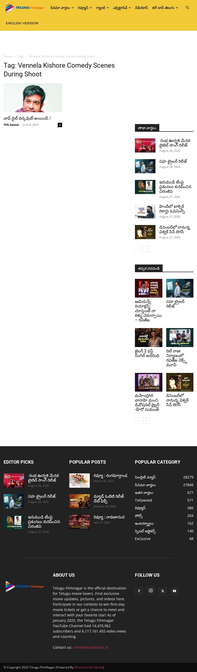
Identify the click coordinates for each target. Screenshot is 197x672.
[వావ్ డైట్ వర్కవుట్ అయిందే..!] (33, 97)
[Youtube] (174, 591)
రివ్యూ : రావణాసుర (109, 517)
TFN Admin (11, 125)
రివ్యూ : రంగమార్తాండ (110, 475)
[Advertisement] (98, 42)
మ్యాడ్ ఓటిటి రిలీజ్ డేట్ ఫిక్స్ (109, 498)
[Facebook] (139, 591)
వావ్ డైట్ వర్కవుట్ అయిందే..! (27, 118)
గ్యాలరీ (100, 8)
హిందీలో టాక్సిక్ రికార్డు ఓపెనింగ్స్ (172, 208)
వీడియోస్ (141, 8)
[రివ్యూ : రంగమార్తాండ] (79, 480)
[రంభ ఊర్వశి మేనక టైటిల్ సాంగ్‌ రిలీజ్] (145, 145)
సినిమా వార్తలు (60, 8)
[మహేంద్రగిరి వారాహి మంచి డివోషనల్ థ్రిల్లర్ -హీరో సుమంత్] (148, 382)
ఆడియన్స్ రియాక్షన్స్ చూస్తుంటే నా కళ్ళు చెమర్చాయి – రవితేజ (148, 310)
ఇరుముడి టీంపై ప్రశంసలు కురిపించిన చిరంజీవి (175, 187)
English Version (22, 23)
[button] (187, 7)
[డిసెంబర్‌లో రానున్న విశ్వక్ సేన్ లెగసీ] (145, 232)
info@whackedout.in (90, 647)
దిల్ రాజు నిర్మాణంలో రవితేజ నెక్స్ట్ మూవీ (176, 358)
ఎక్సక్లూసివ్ (120, 8)
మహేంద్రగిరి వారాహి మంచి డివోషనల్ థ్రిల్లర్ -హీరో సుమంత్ (147, 402)
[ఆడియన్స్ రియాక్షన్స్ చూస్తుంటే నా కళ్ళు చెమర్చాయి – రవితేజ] (148, 288)
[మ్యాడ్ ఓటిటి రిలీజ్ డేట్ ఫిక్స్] (79, 501)
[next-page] (146, 249)
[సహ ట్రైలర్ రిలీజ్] (145, 166)
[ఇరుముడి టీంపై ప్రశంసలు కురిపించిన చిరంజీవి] (145, 187)
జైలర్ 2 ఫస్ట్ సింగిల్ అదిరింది (147, 353)
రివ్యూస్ (83, 8)
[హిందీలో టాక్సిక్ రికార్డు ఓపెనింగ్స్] (145, 211)
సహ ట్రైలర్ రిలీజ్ (173, 161)
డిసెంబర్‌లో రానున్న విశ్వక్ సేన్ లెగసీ (174, 229)
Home (8, 56)
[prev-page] (138, 249)
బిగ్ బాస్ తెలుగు (163, 8)
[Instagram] (151, 591)
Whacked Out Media (88, 667)
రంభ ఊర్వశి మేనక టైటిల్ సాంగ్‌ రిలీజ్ (175, 143)
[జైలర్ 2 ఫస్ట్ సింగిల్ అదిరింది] (148, 337)
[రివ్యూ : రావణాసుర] (79, 522)
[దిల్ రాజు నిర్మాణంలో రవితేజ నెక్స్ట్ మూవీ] (180, 337)
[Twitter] (163, 591)
